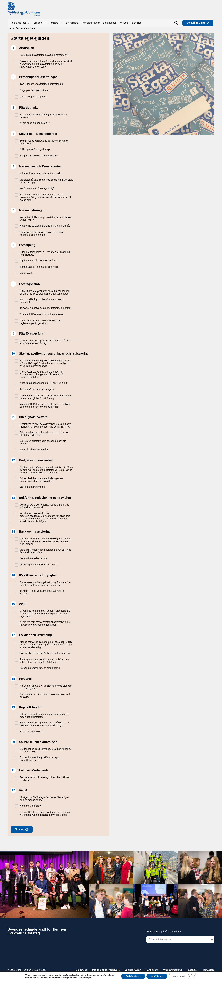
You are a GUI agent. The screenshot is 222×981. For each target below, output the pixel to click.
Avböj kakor (157, 976)
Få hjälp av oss (18, 22)
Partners (53, 22)
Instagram (208, 970)
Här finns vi (151, 970)
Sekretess (81, 970)
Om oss (38, 22)
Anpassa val (179, 976)
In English (136, 22)
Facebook (192, 970)
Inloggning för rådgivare (106, 970)
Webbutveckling (172, 970)
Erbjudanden (110, 22)
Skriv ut (19, 829)
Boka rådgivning (196, 22)
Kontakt (124, 22)
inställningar (85, 977)
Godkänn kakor (133, 976)
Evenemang (71, 22)
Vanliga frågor (133, 970)
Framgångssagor (90, 22)
